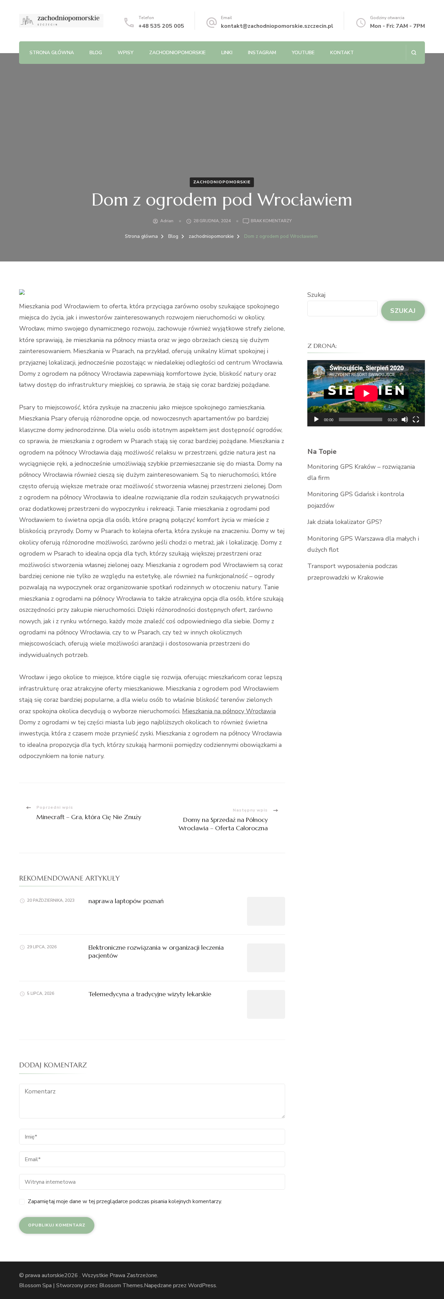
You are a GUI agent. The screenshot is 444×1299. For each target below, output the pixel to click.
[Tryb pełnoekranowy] (415, 419)
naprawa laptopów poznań (126, 901)
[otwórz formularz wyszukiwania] (413, 52)
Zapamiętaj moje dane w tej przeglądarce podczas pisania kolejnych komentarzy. (125, 1201)
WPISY (126, 52)
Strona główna (51, 52)
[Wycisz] (404, 419)
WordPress (202, 1285)
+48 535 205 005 (161, 26)
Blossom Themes (121, 1285)
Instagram (262, 52)
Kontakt (342, 52)
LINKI (226, 52)
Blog (95, 52)
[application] (366, 393)
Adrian (166, 221)
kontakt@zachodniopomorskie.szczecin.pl (277, 26)
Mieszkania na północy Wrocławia (229, 711)
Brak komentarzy (271, 221)
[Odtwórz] (316, 419)
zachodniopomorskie (177, 52)
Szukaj (316, 295)
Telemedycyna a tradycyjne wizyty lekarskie (149, 994)
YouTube (303, 52)
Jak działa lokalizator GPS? (344, 522)
